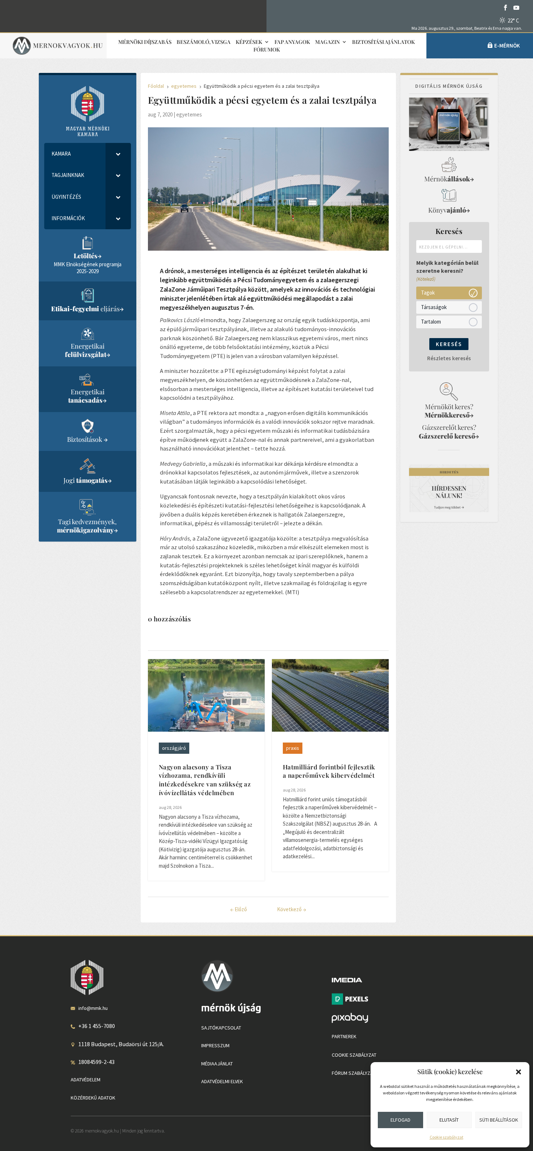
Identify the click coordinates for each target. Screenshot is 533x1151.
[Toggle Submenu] (118, 154)
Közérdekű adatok (93, 1097)
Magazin (327, 42)
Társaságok (434, 307)
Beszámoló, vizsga (204, 42)
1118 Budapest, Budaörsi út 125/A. (121, 1044)
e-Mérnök (507, 45)
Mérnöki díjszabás (145, 42)
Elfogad (400, 1120)
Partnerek (344, 1036)
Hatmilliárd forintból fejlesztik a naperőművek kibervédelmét (329, 771)
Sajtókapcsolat (221, 1027)
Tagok (428, 292)
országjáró (174, 748)
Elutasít (449, 1120)
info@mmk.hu (93, 1008)
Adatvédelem (85, 1079)
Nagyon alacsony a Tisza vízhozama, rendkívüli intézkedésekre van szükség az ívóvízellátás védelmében (205, 780)
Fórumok (266, 50)
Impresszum (215, 1045)
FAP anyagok (292, 42)
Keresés (449, 344)
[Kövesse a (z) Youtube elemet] (516, 7)
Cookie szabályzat (446, 1137)
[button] (518, 1072)
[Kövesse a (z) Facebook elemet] (505, 7)
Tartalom (431, 321)
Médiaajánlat (217, 1063)
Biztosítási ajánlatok (383, 42)
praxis (292, 748)
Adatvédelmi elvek (222, 1081)
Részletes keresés (449, 358)
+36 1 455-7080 (96, 1025)
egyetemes (189, 114)
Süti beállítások (498, 1120)
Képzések (249, 42)
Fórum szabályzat (353, 1073)
